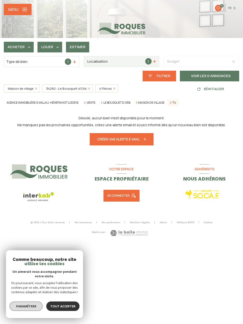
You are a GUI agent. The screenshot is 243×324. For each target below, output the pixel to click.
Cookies (208, 222)
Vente (91, 102)
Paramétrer (26, 306)
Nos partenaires (111, 222)
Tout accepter (62, 306)
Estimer (77, 46)
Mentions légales (140, 222)
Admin (163, 222)
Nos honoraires (83, 222)
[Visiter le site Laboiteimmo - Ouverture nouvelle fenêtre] (129, 233)
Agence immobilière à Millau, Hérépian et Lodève (43, 103)
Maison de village (151, 102)
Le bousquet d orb (116, 102)
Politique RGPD (185, 222)
